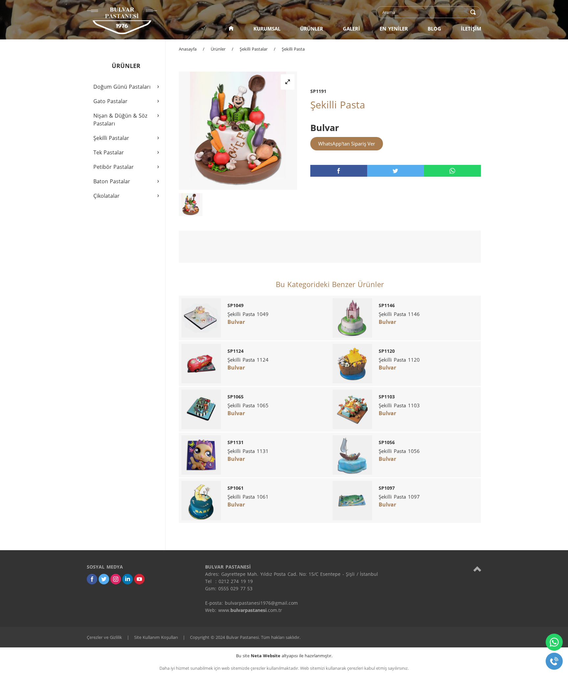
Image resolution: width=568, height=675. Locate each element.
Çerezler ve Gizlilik (104, 637)
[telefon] (554, 661)
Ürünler (218, 49)
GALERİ (351, 28)
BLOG (434, 28)
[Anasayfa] (231, 28)
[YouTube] (139, 579)
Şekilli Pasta (293, 49)
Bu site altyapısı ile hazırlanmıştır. (284, 656)
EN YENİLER (394, 28)
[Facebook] (92, 579)
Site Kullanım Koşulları (156, 637)
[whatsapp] (452, 171)
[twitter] (395, 171)
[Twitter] (104, 579)
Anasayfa (188, 49)
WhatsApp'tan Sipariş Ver (346, 143)
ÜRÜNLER (311, 28)
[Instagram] (115, 579)
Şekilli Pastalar (254, 49)
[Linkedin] (127, 579)
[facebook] (338, 171)
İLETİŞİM (471, 28)
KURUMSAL (266, 28)
